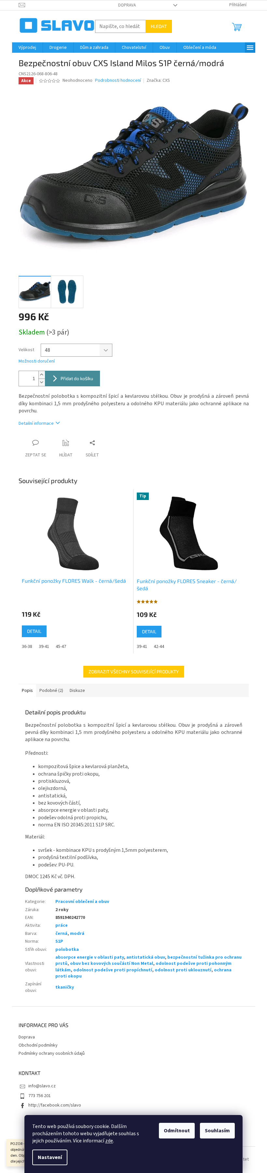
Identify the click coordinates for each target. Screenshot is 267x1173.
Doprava (127, 5)
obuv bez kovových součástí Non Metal (111, 963)
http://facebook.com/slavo (54, 1105)
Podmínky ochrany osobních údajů (52, 1053)
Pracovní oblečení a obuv (82, 901)
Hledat (159, 26)
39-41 (44, 646)
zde (109, 1140)
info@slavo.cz (42, 1086)
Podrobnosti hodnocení (118, 81)
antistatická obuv (145, 957)
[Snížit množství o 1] (41, 382)
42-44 (159, 646)
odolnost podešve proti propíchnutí (112, 970)
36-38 (27, 646)
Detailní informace (36, 423)
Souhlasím (217, 1130)
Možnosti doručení (37, 361)
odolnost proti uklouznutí (183, 970)
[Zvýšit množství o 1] (41, 375)
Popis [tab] (27, 690)
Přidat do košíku (77, 378)
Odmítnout (177, 1130)
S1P (59, 941)
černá (61, 933)
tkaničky (64, 987)
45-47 (61, 646)
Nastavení (50, 1157)
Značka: (158, 80)
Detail (34, 631)
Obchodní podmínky (38, 1045)
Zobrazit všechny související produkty (134, 671)
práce (61, 925)
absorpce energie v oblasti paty (89, 957)
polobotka (67, 949)
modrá (77, 933)
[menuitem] (27, 47)
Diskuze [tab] (77, 690)
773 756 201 (39, 1096)
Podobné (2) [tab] (51, 690)
